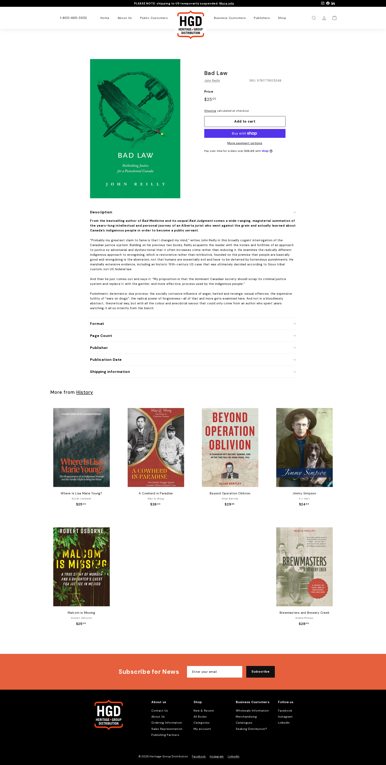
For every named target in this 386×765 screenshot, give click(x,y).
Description (101, 212)
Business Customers (230, 18)
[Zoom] (135, 128)
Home (105, 18)
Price (208, 91)
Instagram (285, 716)
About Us (125, 18)
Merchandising (246, 716)
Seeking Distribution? (251, 729)
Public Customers (154, 18)
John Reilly (212, 81)
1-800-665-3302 (73, 18)
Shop (282, 18)
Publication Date (106, 359)
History (84, 392)
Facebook (285, 710)
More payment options (244, 143)
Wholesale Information (252, 710)
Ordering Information (166, 722)
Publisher (99, 347)
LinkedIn (284, 722)
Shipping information (110, 371)
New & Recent (204, 710)
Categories (202, 722)
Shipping (210, 110)
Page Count (101, 335)
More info (226, 3)
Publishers (262, 18)
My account (202, 729)
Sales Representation (167, 729)
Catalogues (244, 722)
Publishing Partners (165, 735)
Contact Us (159, 710)
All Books (200, 716)
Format (97, 323)
